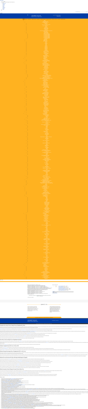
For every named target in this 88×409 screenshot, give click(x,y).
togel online (27, 362)
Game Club (46, 241)
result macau (6, 344)
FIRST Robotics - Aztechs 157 (46, 239)
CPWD (47, 206)
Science (45, 106)
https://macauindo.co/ (6, 382)
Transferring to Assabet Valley (46, 60)
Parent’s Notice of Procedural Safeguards (46, 75)
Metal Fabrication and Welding (46, 170)
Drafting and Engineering (47, 208)
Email (59, 320)
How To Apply (45, 61)
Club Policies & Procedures (47, 243)
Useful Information (47, 134)
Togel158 (9, 380)
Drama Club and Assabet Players (46, 262)
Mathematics (45, 98)
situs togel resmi (30, 389)
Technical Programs (45, 113)
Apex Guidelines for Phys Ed (46, 96)
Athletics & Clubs (45, 213)
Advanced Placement (45, 85)
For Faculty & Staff (46, 53)
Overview (46, 26)
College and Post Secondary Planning (47, 159)
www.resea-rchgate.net (13, 378)
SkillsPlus (47, 116)
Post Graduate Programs (45, 276)
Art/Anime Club (46, 220)
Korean (3, 8)
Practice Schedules (46, 216)
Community (44, 264)
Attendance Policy (46, 27)
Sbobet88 (32, 404)
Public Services (45, 273)
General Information (46, 86)
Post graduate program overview (46, 277)
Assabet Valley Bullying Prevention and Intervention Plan (46, 30)
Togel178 (10, 375)
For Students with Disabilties (46, 212)
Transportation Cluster (45, 175)
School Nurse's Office (45, 69)
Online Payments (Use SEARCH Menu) (45, 272)
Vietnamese (4, 7)
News (46, 135)
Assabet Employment (45, 55)
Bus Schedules (45, 187)
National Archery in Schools (46, 97)
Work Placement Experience (46, 114)
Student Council (46, 259)
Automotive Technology (46, 203)
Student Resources (47, 145)
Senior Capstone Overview (47, 118)
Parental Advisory (46, 95)
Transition (47, 74)
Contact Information (46, 191)
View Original (4, 3)
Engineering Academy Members (46, 181)
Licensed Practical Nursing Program (45, 275)
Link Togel (1, 328)
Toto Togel (16, 334)
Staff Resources (45, 56)
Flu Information (46, 72)
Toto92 (26, 391)
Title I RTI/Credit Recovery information (46, 193)
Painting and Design (47, 211)
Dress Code (46, 29)
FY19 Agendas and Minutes (47, 34)
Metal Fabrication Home (46, 171)
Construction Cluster (45, 131)
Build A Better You (46, 89)
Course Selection (45, 79)
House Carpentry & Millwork (46, 140)
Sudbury (46, 49)
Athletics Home (46, 214)
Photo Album (46, 174)
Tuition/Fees (46, 278)
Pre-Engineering (45, 102)
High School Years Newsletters (46, 77)
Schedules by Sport (46, 215)
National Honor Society (46, 249)
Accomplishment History (46, 238)
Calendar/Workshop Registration (46, 65)
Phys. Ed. (47, 199)
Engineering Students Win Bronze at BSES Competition (46, 182)
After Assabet (46, 164)
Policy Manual (46, 38)
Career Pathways (47, 158)
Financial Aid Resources (46, 67)
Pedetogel (37, 388)
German (4, 5)
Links (46, 121)
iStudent (45, 189)
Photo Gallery (46, 269)
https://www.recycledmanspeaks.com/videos (20, 384)
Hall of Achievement (45, 271)
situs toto (25, 335)
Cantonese (4, 4)
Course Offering (47, 120)
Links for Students (45, 190)
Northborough (46, 47)
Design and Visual (47, 207)
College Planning (46, 104)
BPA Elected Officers (46, 233)
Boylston (46, 43)
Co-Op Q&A (46, 115)
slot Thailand (20, 361)
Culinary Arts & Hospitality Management (46, 150)
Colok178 (9, 387)
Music (45, 100)
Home (44, 20)
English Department (45, 90)
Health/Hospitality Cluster (45, 149)
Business (45, 88)
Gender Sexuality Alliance (46, 246)
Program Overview (46, 103)
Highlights (47, 126)
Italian (3, 6)
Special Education (45, 73)
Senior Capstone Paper (46, 92)
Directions (46, 270)
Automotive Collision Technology (46, 176)
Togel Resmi (5, 407)
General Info (46, 225)
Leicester (46, 45)
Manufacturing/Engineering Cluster (45, 155)
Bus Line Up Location (46, 51)
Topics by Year (46, 91)
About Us (46, 219)
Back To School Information (45, 63)
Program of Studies (45, 84)
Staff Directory (45, 57)
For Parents (46, 54)
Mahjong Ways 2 (7, 348)
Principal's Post (46, 23)
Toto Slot (62, 354)
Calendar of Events (47, 234)
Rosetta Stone (46, 112)
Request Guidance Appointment (46, 64)
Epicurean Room (45, 265)
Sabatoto (27, 392)
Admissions (44, 58)
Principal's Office (45, 22)
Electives (47, 200)
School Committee (45, 31)
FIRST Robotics (46, 236)
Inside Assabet (46, 59)
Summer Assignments (45, 82)
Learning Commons (45, 83)
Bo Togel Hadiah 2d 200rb (33, 331)
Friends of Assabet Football (45, 263)
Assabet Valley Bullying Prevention (45, 186)
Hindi (3, 9)
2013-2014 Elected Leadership (46, 252)
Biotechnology (46, 162)
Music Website (46, 101)
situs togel (8, 385)
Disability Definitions (46, 76)
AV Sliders (46, 227)
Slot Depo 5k (3, 349)
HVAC (47, 210)
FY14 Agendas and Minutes (47, 37)
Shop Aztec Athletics (46, 217)
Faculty (47, 122)
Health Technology (47, 209)
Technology (45, 52)
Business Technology (46, 204)
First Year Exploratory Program (45, 179)
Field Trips (46, 184)
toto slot (25, 366)
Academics (44, 81)
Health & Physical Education (45, 93)
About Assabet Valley (45, 21)
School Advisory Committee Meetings (46, 24)
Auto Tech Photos (47, 178)
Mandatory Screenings (46, 71)
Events (46, 267)
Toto (45, 370)
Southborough (46, 48)
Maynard (46, 46)
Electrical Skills (46, 133)
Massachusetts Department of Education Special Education (46, 78)
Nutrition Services (45, 40)
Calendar (47, 222)
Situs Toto (47, 342)
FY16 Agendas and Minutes (47, 36)
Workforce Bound (46, 66)
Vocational (46, 201)
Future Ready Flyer (46, 68)
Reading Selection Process (46, 192)
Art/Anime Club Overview (47, 221)
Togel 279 (7, 379)
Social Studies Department (46, 110)
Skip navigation (1, 0)
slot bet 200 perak (20, 360)
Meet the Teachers (46, 105)
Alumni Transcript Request (45, 80)
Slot (4, 386)
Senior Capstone (46, 117)
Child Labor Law (45, 195)
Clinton (46, 44)
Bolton (46, 42)
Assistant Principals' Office (45, 25)
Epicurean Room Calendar (46, 266)
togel (17, 367)
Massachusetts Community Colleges (47, 168)
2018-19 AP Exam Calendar (46, 87)
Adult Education (44, 274)
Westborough (46, 50)
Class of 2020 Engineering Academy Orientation (46, 180)
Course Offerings (46, 94)
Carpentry (47, 205)
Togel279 (5, 400)
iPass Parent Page (45, 188)
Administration (45, 39)
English (47, 197)
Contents (47, 127)
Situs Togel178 (9, 374)
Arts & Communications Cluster (45, 119)
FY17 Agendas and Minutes (47, 35)
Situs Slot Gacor (5, 347)
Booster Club (46, 218)
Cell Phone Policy (46, 28)
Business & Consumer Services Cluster (45, 124)
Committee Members (46, 32)
